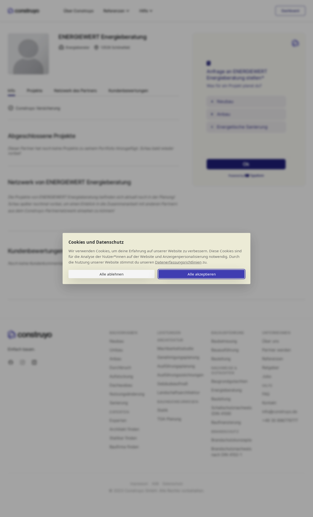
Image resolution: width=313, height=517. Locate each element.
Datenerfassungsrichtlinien (178, 262)
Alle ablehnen (111, 274)
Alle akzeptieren (202, 274)
